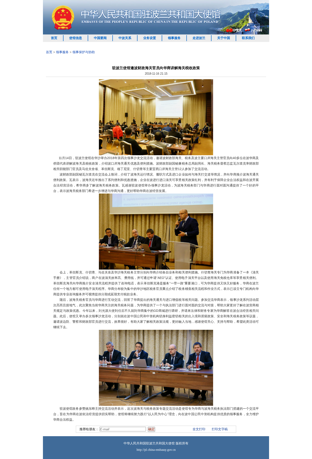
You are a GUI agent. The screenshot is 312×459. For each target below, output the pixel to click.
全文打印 (199, 429)
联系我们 (248, 38)
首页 (54, 38)
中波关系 (125, 38)
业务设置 (149, 38)
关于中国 (223, 38)
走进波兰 (199, 38)
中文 (238, 30)
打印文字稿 (220, 429)
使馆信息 (75, 38)
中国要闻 (100, 38)
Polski (258, 29)
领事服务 (174, 38)
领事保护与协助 (83, 52)
